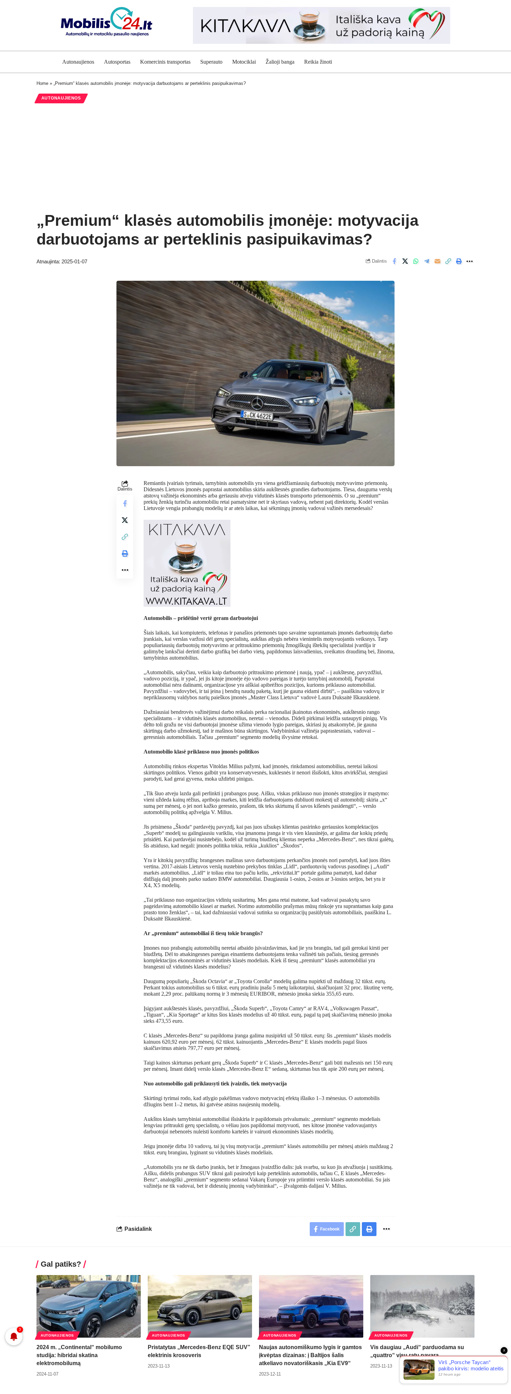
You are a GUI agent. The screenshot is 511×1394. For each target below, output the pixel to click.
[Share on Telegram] (426, 261)
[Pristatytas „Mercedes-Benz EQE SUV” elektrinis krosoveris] (200, 1306)
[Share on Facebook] (394, 261)
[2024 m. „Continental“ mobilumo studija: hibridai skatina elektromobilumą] (88, 1306)
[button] (448, 261)
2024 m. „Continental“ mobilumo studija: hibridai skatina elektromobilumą (79, 1355)
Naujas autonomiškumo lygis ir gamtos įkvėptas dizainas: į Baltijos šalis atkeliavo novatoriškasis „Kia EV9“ (310, 1355)
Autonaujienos (61, 98)
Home (42, 83)
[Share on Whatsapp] (416, 261)
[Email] (437, 261)
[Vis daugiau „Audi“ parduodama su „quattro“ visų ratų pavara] (422, 1306)
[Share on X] (405, 261)
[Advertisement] (255, 157)
